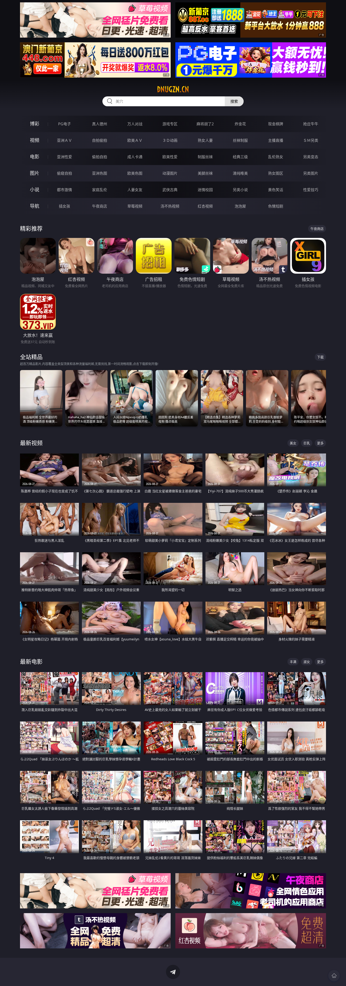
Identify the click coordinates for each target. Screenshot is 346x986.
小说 (34, 189)
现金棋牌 (275, 123)
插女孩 (64, 206)
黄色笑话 (275, 189)
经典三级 (240, 156)
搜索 (234, 101)
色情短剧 (275, 206)
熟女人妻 (205, 140)
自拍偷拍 (99, 140)
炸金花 (240, 123)
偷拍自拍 (99, 156)
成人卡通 (134, 156)
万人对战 (134, 123)
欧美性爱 (169, 156)
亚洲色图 (99, 173)
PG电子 (64, 123)
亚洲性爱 (64, 156)
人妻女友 (134, 189)
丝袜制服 (240, 140)
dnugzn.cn (173, 89)
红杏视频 (205, 206)
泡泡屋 (240, 206)
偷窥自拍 (64, 173)
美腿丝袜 (205, 173)
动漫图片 (169, 173)
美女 (293, 443)
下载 (320, 357)
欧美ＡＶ (134, 140)
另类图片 (310, 173)
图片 (34, 173)
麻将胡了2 (205, 123)
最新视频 (31, 443)
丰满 (293, 661)
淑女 (306, 661)
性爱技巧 (310, 189)
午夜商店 (99, 206)
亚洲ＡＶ (64, 140)
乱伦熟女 (275, 156)
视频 (34, 140)
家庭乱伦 (99, 189)
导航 (34, 206)
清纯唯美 (240, 173)
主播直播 (275, 140)
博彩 (34, 124)
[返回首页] (334, 975)
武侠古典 (169, 189)
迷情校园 (205, 189)
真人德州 (99, 123)
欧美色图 (134, 173)
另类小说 (240, 189)
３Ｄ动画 (169, 140)
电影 (34, 157)
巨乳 (306, 443)
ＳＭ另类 (310, 140)
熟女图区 (275, 173)
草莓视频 (134, 206)
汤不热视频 (170, 206)
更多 (320, 443)
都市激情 (64, 189)
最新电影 (31, 661)
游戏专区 (169, 123)
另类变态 (310, 156)
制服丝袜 (205, 156)
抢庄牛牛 (310, 123)
